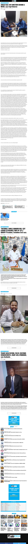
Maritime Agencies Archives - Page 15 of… (12, 510)
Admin (4, 9)
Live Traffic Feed (13, 501)
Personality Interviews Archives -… (13, 504)
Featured (6, 203)
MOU (8, 203)
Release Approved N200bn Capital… (14, 505)
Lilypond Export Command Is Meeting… (11, 506)
